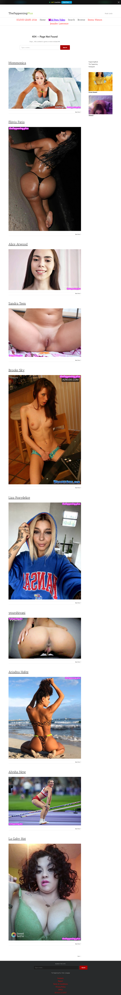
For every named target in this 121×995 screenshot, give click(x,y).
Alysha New (17, 772)
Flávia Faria (17, 122)
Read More (77, 112)
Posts (63, 973)
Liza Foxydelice (19, 498)
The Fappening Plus (56, 973)
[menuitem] (27, 20)
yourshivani (17, 613)
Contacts (60, 978)
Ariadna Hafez (18, 672)
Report (60, 981)
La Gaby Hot (17, 839)
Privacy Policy (60, 987)
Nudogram (92, 67)
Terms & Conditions (60, 984)
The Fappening (93, 64)
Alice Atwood (18, 244)
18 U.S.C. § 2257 (61, 992)
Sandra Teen (17, 303)
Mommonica (17, 63)
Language (67, 973)
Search (65, 47)
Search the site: (60, 964)
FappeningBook (93, 62)
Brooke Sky (17, 370)
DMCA (60, 990)
